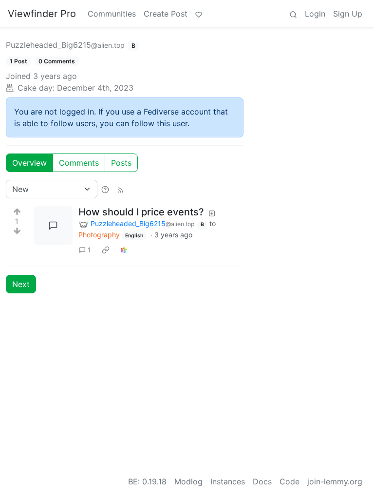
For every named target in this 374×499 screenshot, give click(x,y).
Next (21, 284)
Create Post (165, 14)
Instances (227, 481)
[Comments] (53, 225)
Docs (262, 481)
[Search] (293, 13)
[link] (105, 249)
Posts (121, 163)
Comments (79, 163)
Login (315, 14)
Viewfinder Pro (42, 13)
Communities (112, 14)
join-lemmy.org (334, 481)
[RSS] (120, 189)
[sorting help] (105, 189)
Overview (29, 163)
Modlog (188, 481)
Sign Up (347, 14)
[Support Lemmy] (198, 13)
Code (289, 481)
